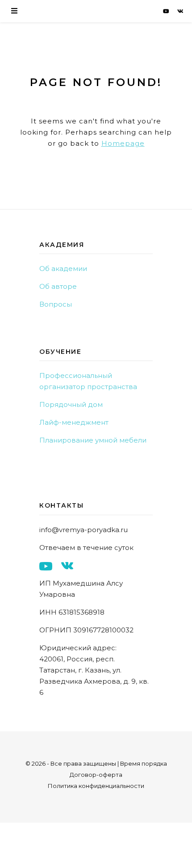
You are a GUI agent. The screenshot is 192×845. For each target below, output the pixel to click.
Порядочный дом (71, 404)
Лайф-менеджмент (74, 422)
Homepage (123, 143)
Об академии (63, 268)
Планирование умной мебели (92, 440)
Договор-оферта (96, 774)
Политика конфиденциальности (96, 785)
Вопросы (55, 304)
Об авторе (58, 286)
